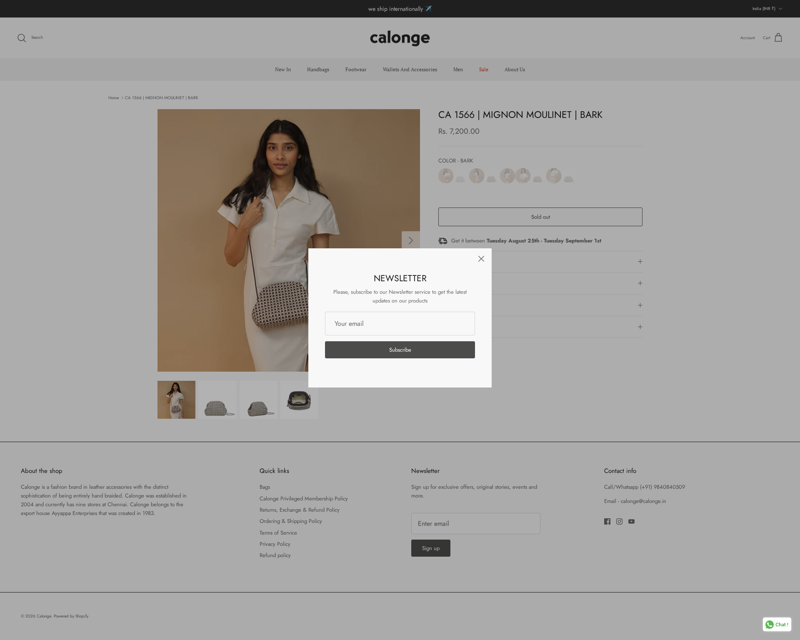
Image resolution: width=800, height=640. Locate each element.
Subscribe (400, 350)
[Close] (481, 259)
